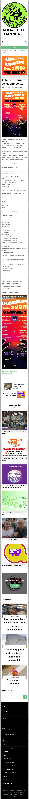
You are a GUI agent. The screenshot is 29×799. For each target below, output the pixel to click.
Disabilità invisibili (14, 677)
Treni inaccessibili (14, 616)
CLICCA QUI (14, 585)
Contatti (5, 755)
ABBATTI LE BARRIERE (14, 32)
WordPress (14, 796)
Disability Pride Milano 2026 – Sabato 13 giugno (14, 459)
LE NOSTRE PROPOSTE (10, 772)
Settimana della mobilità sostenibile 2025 (13, 513)
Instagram (5, 714)
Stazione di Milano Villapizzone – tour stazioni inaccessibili (14, 624)
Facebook (5, 711)
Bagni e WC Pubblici (8, 748)
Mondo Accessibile (8, 721)
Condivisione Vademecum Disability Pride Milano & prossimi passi (13, 486)
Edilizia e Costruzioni (8, 762)
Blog (4, 744)
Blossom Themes (14, 794)
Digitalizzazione (7, 758)
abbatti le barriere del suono (10, 371)
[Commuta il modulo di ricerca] (25, 41)
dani (3, 87)
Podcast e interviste (8, 765)
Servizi (5, 779)
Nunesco (5, 776)
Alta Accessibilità (7, 783)
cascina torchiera (7, 373)
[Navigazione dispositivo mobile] (14, 47)
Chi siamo (5, 751)
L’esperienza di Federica (14, 682)
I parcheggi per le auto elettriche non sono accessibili (14, 655)
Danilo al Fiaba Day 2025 (9, 540)
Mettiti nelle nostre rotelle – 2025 (12, 565)
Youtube (5, 718)
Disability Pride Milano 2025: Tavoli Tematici (13, 432)
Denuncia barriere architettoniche (14, 647)
